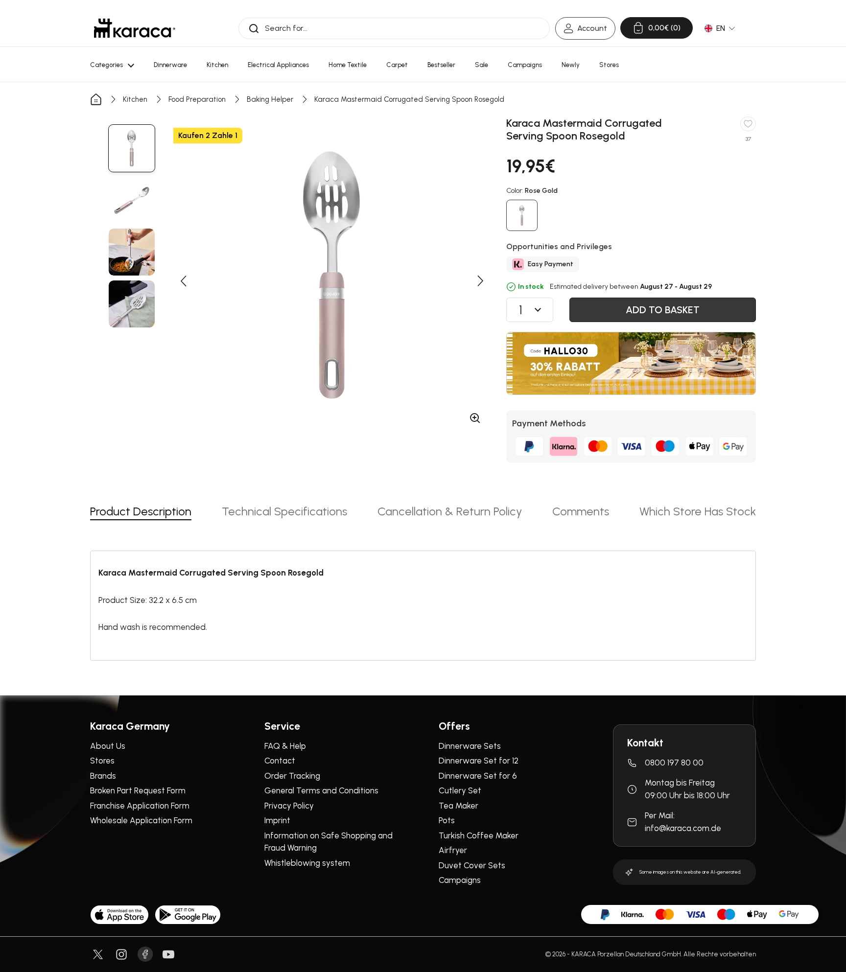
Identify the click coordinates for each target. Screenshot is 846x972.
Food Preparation (197, 99)
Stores (102, 760)
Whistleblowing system (307, 863)
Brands (103, 776)
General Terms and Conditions (321, 790)
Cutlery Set (460, 790)
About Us (107, 746)
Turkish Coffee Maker (478, 835)
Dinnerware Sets (470, 746)
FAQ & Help (285, 746)
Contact (279, 760)
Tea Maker (458, 805)
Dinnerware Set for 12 (478, 760)
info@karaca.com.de (683, 828)
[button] (183, 281)
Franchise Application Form (139, 805)
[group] (131, 148)
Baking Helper (270, 99)
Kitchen (135, 99)
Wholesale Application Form (141, 820)
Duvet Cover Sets (472, 865)
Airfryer (453, 850)
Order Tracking (292, 776)
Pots (447, 820)
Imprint (277, 820)
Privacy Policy (289, 805)
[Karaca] (134, 28)
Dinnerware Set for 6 (478, 776)
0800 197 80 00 (674, 762)
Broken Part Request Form (138, 790)
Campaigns (460, 880)
